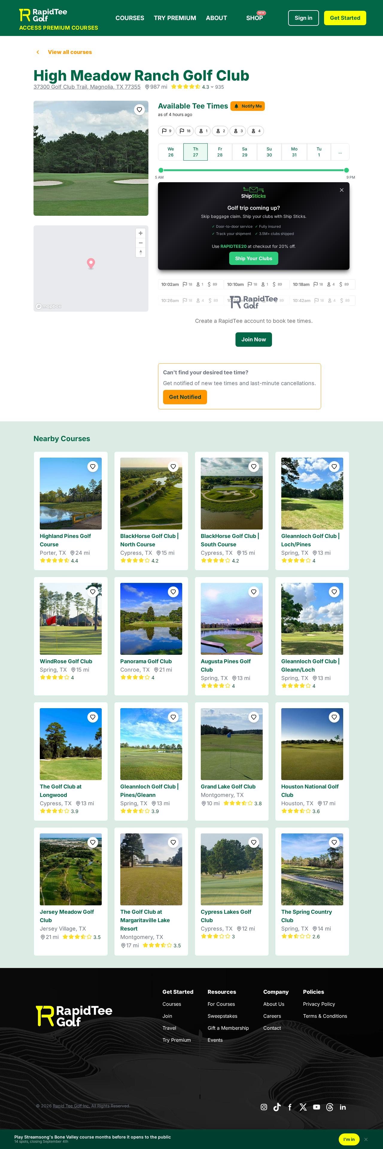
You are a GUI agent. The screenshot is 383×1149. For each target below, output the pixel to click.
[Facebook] (290, 1107)
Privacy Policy (319, 1004)
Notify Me (252, 105)
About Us (273, 1004)
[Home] (58, 15)
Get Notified (185, 397)
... (340, 151)
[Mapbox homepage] (48, 306)
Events (215, 1040)
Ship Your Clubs (253, 258)
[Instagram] (264, 1107)
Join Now (253, 339)
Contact (272, 1028)
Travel (169, 1028)
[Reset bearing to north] (140, 252)
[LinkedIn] (343, 1107)
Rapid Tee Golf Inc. (71, 1105)
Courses (129, 18)
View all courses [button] (70, 52)
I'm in (349, 1139)
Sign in (303, 18)
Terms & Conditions (325, 1016)
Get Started (345, 18)
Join (167, 1016)
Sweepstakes (222, 1016)
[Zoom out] (140, 243)
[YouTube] (316, 1107)
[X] (303, 1107)
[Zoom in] (140, 233)
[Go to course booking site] (91, 158)
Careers (272, 1016)
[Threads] (330, 1107)
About (216, 18)
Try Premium (175, 18)
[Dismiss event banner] (366, 1139)
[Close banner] (342, 190)
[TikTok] (277, 1107)
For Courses (221, 1004)
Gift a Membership (228, 1028)
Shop (255, 16)
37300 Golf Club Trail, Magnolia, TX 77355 (87, 87)
